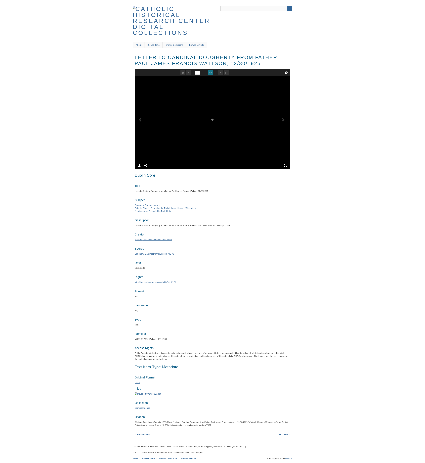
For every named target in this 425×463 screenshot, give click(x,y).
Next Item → (284, 434)
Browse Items (153, 45)
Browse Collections (174, 45)
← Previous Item (142, 434)
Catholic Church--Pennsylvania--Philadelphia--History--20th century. (165, 208)
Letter (137, 382)
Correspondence (142, 408)
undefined (286, 72)
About (138, 45)
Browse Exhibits (196, 45)
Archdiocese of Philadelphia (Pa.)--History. (154, 211)
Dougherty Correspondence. (147, 205)
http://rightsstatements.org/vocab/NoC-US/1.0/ (155, 282)
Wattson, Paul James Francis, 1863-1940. (153, 239)
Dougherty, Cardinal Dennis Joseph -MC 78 (154, 254)
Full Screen (285, 165)
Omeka (288, 458)
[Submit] (289, 8)
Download (139, 165)
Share (146, 165)
